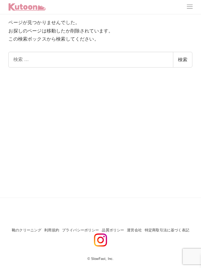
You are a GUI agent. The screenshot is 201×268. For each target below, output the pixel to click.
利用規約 (51, 230)
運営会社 (134, 230)
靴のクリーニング (26, 230)
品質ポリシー (113, 230)
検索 (182, 59)
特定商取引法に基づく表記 (167, 230)
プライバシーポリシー (80, 230)
